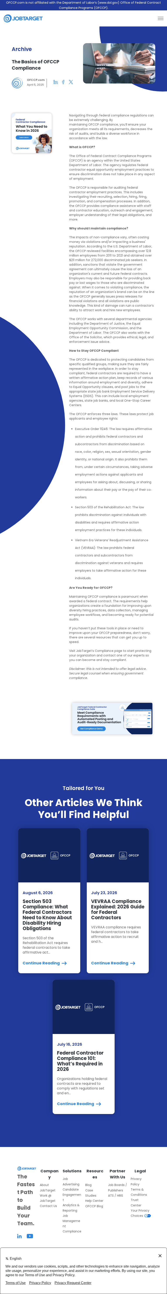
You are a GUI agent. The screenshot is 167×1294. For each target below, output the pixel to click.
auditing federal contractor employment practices (103, 189)
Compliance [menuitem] (72, 1231)
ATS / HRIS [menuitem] (115, 1195)
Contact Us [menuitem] (48, 1206)
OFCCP (94, 124)
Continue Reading (42, 963)
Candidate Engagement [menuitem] (72, 1194)
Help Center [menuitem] (94, 1201)
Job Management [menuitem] (71, 1221)
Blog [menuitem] (88, 1185)
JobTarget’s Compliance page (99, 651)
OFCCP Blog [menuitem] (94, 1206)
